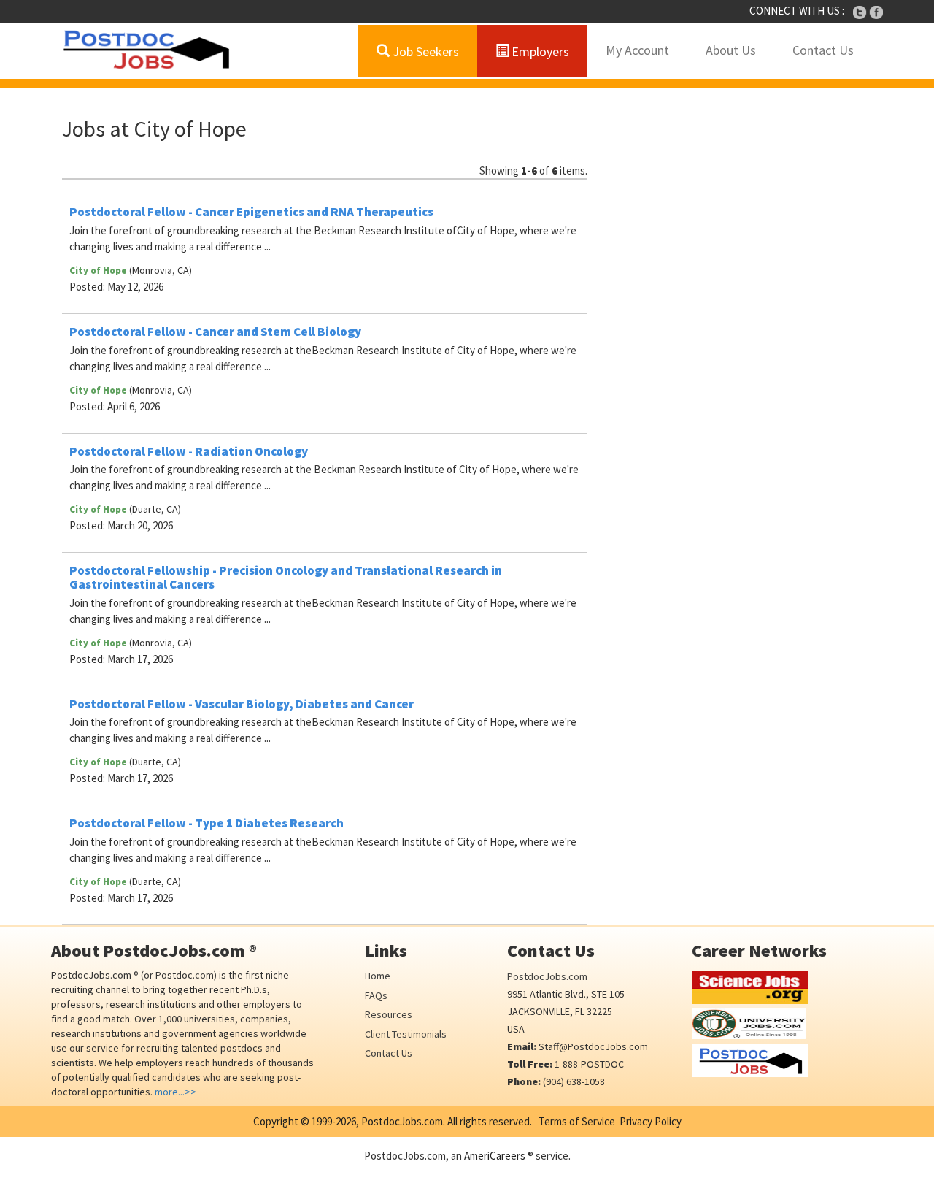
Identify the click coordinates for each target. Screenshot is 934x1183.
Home (377, 975)
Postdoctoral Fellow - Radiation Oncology (188, 451)
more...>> (175, 1091)
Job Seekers (424, 51)
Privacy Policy (651, 1121)
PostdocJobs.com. (402, 1121)
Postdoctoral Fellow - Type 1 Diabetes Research (206, 823)
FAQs (376, 995)
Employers (539, 51)
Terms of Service (577, 1121)
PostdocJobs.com (547, 976)
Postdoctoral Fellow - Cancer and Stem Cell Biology (215, 331)
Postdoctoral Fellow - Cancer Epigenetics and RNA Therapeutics (251, 212)
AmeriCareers (494, 1156)
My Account (637, 50)
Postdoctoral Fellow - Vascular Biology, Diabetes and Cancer (241, 704)
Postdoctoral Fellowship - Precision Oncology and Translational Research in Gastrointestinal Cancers (285, 577)
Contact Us (823, 50)
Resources (388, 1014)
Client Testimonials (406, 1034)
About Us (731, 50)
